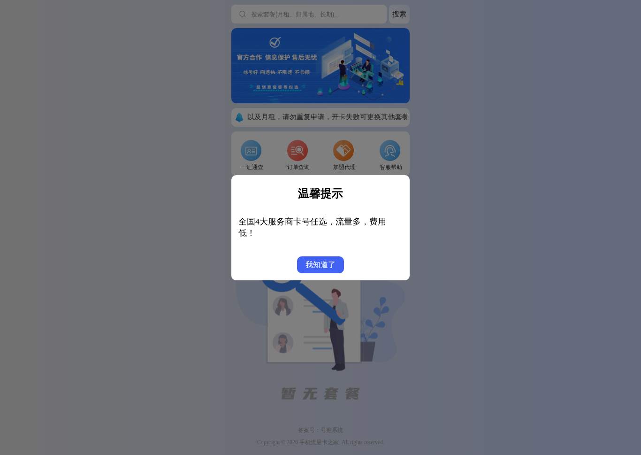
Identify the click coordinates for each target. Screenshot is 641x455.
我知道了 (320, 265)
